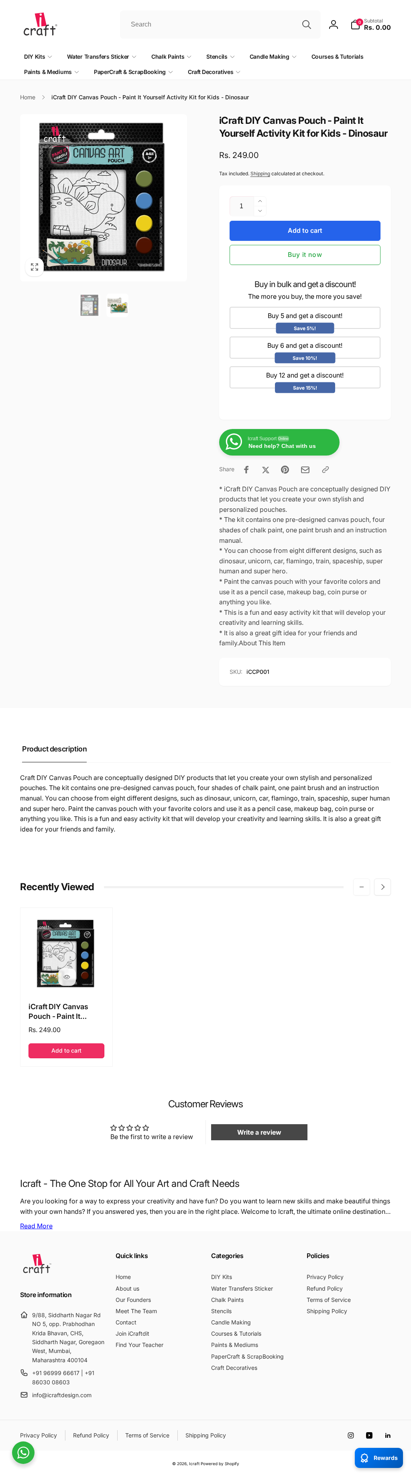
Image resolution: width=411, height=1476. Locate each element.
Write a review (259, 1132)
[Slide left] (361, 887)
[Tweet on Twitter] (266, 470)
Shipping (260, 173)
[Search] (307, 24)
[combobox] (220, 24)
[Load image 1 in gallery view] (90, 305)
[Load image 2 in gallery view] (117, 305)
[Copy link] (325, 470)
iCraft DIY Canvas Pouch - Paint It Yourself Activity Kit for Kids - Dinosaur (62, 1011)
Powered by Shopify (220, 1463)
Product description (54, 749)
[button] (370, 24)
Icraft (194, 1463)
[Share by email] (305, 470)
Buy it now (305, 254)
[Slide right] (382, 887)
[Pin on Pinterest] (285, 470)
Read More (36, 1226)
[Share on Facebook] (246, 470)
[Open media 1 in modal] (103, 197)
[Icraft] (37, 1273)
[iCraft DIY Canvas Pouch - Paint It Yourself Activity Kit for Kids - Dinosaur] (67, 977)
